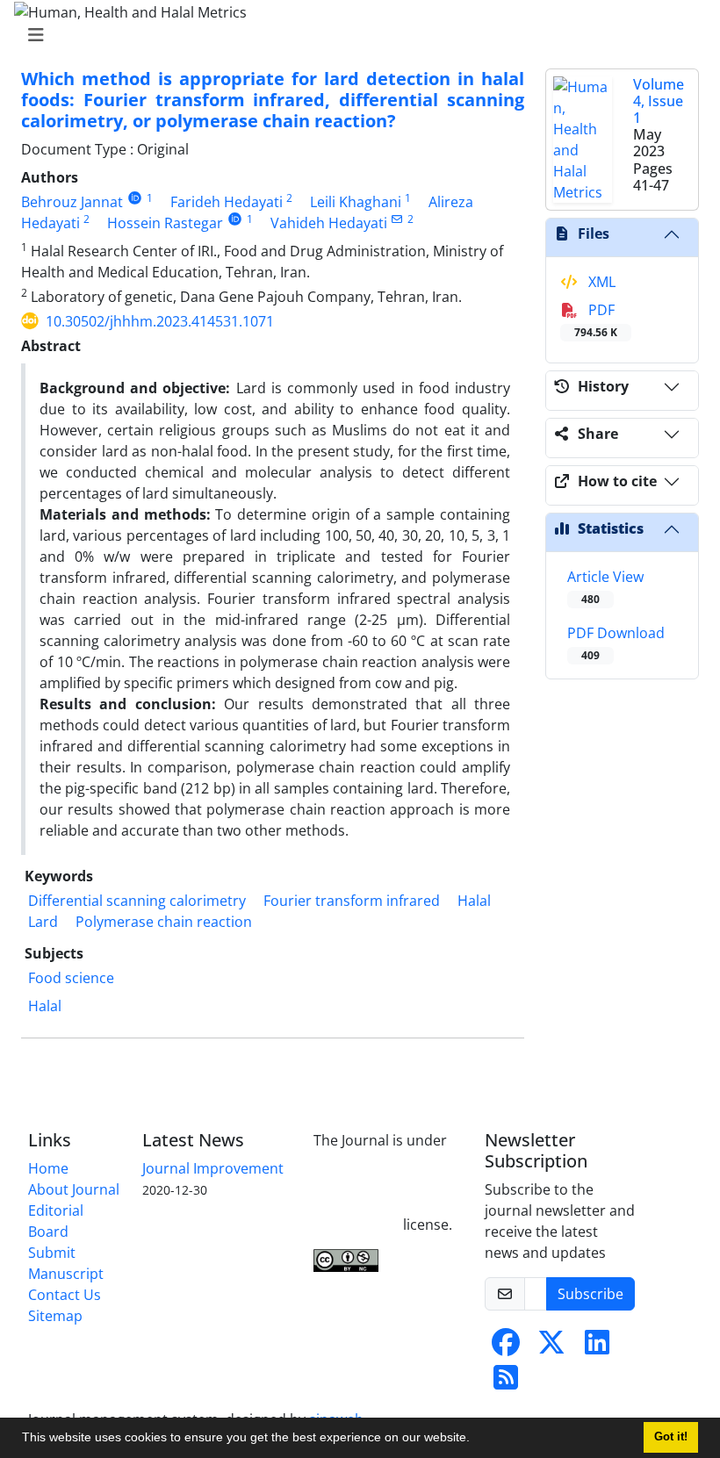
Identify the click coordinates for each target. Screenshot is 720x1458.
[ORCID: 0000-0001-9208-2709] (134, 197)
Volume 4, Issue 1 (658, 101)
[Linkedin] (597, 1347)
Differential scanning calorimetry (137, 900)
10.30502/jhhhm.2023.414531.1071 (160, 321)
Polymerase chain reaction (164, 921)
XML (600, 281)
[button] (476, 1439)
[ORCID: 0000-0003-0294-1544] (235, 219)
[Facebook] (506, 1347)
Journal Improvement (213, 1168)
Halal (474, 900)
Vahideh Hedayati (328, 223)
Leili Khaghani (355, 202)
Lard (43, 921)
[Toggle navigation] (354, 35)
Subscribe (590, 1294)
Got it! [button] (671, 1437)
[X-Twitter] (551, 1347)
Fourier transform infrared (351, 900)
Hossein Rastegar (165, 223)
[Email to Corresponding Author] (397, 219)
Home (48, 1168)
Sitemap (55, 1315)
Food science (71, 978)
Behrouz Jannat (72, 202)
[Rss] (506, 1382)
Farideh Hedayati (226, 202)
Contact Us (64, 1294)
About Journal (73, 1189)
